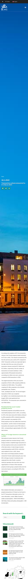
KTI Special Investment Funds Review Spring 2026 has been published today (16, 552)
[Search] (23, 517)
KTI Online (7, 1)
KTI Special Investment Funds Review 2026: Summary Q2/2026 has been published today (16, 528)
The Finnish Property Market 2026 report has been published (17, 558)
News (2, 176)
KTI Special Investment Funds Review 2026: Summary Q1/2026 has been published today (16, 535)
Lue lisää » (11, 531)
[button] (2, 2)
